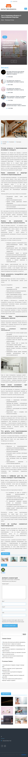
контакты (24, 754)
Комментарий (5, 583)
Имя (3, 601)
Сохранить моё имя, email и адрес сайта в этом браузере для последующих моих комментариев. (13, 620)
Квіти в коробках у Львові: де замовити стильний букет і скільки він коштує (16, 97)
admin (3, 572)
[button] (25, 9)
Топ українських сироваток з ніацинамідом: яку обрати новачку (10, 44)
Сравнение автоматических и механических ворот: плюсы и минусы (16, 105)
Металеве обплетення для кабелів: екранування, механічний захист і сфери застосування (15, 73)
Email (3, 606)
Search (24, 634)
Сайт (3, 612)
